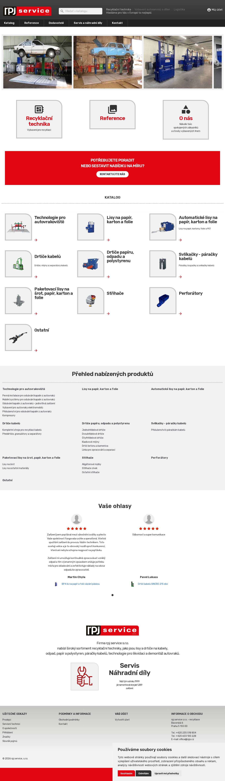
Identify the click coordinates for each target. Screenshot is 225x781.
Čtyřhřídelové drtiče (92, 437)
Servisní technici (11, 724)
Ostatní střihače (90, 472)
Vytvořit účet (122, 719)
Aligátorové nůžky (91, 464)
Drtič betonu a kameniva (95, 446)
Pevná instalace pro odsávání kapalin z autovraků (28, 395)
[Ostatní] (18, 337)
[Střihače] (90, 300)
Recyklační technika (39, 115)
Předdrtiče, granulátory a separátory (22, 434)
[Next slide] (216, 62)
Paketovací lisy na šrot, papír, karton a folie (53, 293)
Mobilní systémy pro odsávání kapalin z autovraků (28, 399)
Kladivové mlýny (90, 442)
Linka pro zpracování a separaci (98, 449)
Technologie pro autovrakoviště (49, 220)
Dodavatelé (56, 22)
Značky (6, 736)
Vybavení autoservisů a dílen (152, 9)
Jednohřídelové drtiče (93, 430)
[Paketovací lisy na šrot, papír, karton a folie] (18, 300)
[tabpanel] (76, 549)
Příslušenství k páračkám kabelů (168, 430)
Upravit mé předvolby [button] (167, 773)
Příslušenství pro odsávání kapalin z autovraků (26, 411)
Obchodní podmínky (69, 719)
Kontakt (117, 22)
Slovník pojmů (9, 741)
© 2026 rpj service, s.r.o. (15, 758)
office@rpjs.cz (186, 739)
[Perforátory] (163, 300)
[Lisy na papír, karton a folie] (90, 227)
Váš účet (121, 713)
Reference (31, 22)
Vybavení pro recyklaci (39, 130)
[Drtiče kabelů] (18, 263)
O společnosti (9, 728)
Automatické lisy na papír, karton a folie (198, 220)
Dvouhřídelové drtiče (93, 434)
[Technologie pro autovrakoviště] (18, 227)
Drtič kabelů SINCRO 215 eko (153, 584)
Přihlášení (7, 732)
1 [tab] (112, 595)
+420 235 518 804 (186, 732)
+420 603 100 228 (186, 736)
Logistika (179, 9)
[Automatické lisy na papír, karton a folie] (163, 227)
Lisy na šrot (8, 464)
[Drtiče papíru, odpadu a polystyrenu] (90, 263)
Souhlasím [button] (126, 773)
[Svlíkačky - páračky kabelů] (163, 263)
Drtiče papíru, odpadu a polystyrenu (120, 256)
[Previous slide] (8, 62)
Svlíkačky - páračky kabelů (198, 256)
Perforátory (190, 293)
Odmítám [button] (143, 773)
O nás (186, 112)
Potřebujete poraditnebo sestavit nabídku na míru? (112, 163)
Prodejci (6, 719)
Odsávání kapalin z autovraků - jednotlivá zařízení (28, 403)
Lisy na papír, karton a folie (120, 220)
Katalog (9, 22)
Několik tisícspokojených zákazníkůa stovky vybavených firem (185, 127)
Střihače (115, 293)
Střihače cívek (89, 468)
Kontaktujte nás (112, 174)
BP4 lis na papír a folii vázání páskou (81, 584)
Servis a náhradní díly (88, 22)
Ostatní (41, 330)
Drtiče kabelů (47, 256)
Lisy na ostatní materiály (15, 468)
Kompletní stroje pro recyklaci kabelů (22, 430)
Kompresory (8, 415)
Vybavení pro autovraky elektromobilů (22, 407)
